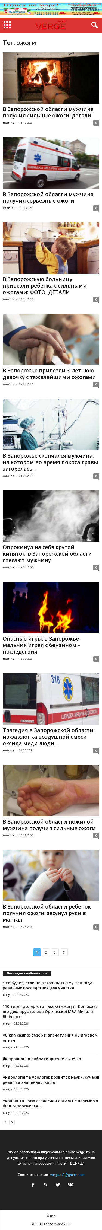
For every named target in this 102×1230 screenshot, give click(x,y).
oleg (6, 995)
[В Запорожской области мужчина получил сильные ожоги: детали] (51, 78)
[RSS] (45, 1185)
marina (9, 122)
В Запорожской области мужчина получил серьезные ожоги (48, 197)
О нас (51, 1216)
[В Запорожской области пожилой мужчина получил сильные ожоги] (51, 790)
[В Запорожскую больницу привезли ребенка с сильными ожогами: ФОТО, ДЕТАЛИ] (51, 248)
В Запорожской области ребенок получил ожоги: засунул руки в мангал (47, 913)
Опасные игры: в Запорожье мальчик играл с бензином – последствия (42, 645)
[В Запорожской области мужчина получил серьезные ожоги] (51, 163)
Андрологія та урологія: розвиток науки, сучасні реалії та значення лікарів (51, 1080)
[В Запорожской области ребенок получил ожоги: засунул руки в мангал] (51, 875)
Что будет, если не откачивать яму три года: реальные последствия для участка (48, 985)
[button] (94, 25)
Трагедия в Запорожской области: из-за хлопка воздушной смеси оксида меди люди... (49, 737)
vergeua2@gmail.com (67, 1175)
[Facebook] (33, 1185)
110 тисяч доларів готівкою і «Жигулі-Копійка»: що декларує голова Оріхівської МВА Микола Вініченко (50, 1011)
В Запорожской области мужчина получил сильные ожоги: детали (48, 112)
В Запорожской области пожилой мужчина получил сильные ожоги (49, 825)
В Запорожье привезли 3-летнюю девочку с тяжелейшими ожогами (49, 374)
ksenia (8, 208)
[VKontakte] (70, 1185)
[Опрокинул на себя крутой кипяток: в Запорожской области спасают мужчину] (51, 516)
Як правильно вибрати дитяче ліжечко (42, 1058)
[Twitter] (58, 1185)
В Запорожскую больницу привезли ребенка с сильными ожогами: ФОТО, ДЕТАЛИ (45, 286)
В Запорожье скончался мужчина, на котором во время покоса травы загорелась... (50, 462)
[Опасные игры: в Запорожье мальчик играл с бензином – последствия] (51, 607)
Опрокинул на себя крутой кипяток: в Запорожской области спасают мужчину (47, 554)
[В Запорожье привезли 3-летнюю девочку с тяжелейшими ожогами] (51, 339)
